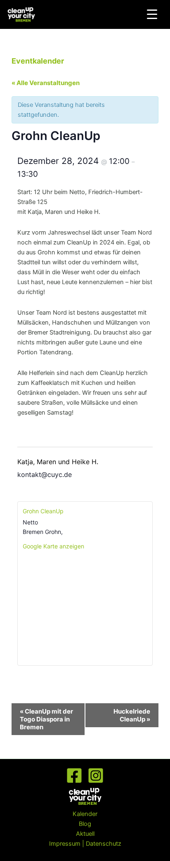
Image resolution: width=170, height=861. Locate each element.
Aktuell (85, 833)
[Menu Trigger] (152, 14)
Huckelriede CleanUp (131, 715)
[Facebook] (74, 775)
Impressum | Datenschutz (85, 843)
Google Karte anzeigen (53, 546)
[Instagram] (95, 775)
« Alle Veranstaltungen (46, 83)
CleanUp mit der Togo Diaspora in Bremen (46, 719)
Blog (85, 824)
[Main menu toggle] (165, 14)
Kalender (85, 814)
